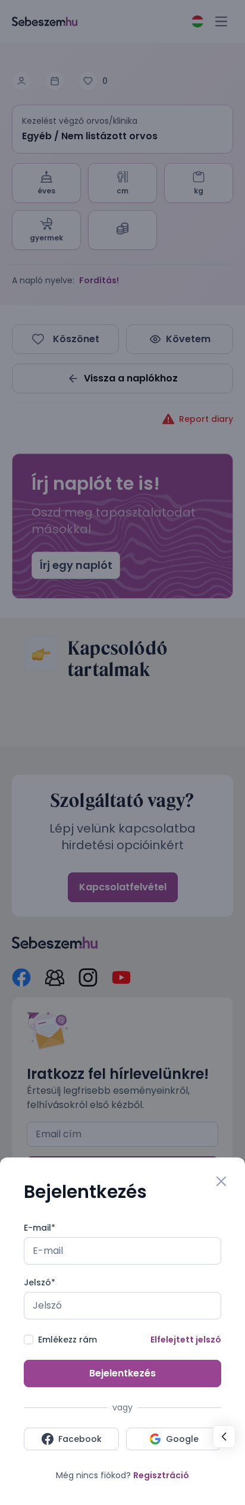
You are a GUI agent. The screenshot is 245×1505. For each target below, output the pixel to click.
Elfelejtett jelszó (185, 1340)
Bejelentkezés (122, 1373)
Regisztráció (161, 1475)
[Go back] (224, 1436)
